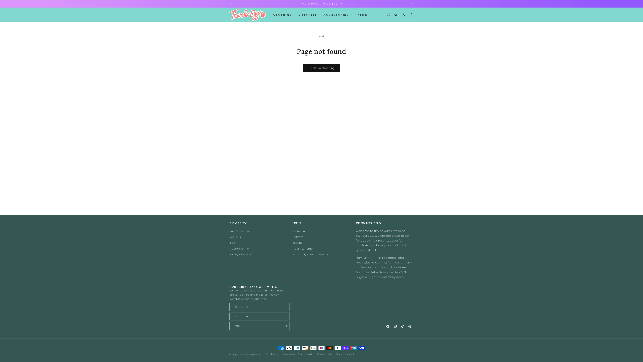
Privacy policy (288, 354)
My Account (300, 231)
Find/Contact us (239, 231)
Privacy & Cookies (240, 254)
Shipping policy (325, 354)
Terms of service (306, 354)
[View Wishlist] (388, 14)
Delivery (298, 237)
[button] (284, 15)
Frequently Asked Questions (311, 254)
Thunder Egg (248, 354)
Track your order (303, 248)
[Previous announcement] (230, 4)
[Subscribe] (286, 326)
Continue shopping (321, 68)
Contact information (346, 354)
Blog (232, 243)
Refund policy (271, 354)
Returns (297, 243)
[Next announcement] (412, 4)
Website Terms (239, 248)
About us (235, 237)
